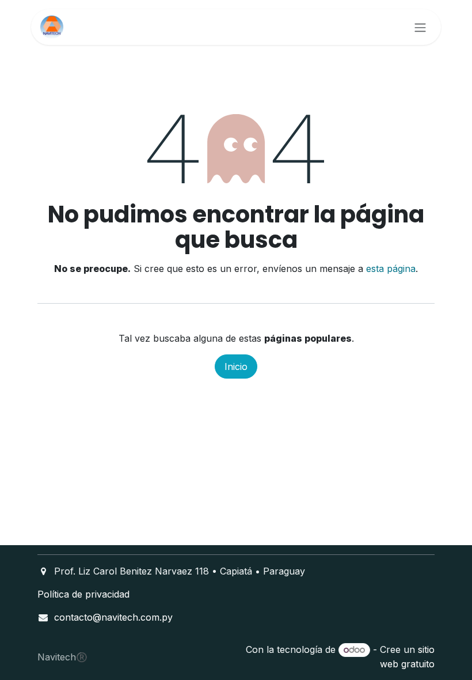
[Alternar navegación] (420, 27)
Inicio (236, 366)
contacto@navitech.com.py (113, 617)
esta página (391, 268)
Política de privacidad (83, 594)
